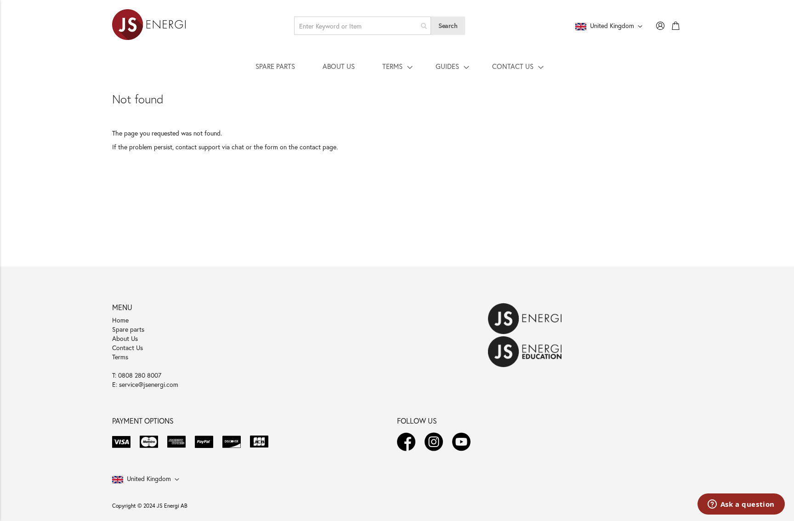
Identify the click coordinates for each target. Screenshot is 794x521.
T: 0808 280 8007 (136, 375)
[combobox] (362, 26)
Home (120, 320)
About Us (125, 338)
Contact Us (127, 347)
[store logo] (149, 25)
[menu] (397, 66)
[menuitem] (275, 66)
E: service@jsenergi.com (145, 384)
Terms (120, 356)
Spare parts (128, 329)
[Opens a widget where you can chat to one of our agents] (741, 504)
